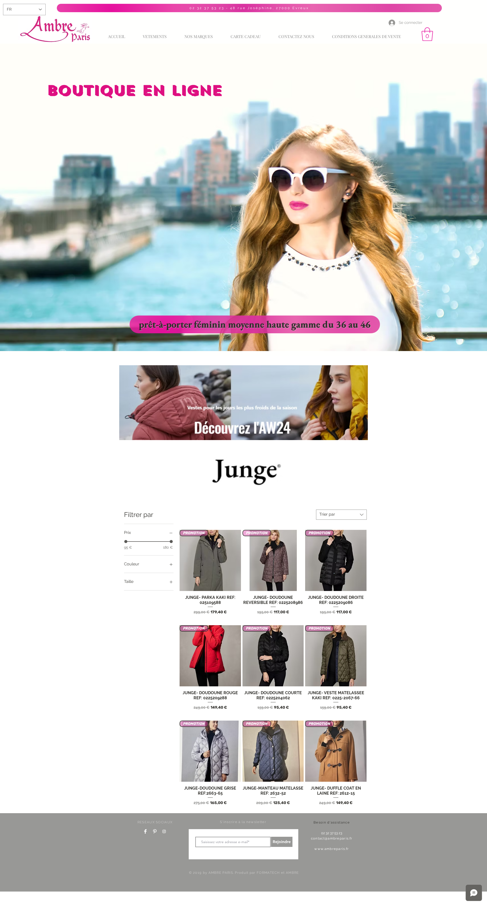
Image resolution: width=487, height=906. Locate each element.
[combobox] (341, 515)
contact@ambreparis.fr (331, 838)
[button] (427, 34)
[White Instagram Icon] (164, 831)
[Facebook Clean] (145, 831)
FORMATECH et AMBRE (278, 873)
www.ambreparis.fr (331, 849)
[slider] (126, 541)
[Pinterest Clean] (154, 831)
